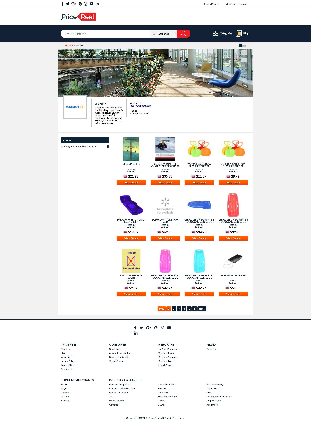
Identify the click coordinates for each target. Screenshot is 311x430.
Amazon (65, 396)
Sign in (243, 3)
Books (161, 400)
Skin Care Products (167, 396)
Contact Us (66, 369)
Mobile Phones (116, 400)
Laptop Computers (118, 392)
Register (233, 3)
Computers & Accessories (122, 388)
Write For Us (67, 357)
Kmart (64, 384)
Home (69, 45)
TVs (111, 396)
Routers (162, 388)
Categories (226, 33)
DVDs (161, 404)
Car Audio (163, 392)
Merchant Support (167, 357)
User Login (114, 348)
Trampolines (213, 388)
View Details (131, 182)
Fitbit (209, 392)
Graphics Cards (214, 400)
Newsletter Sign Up (119, 357)
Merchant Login (166, 353)
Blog (246, 33)
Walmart (65, 392)
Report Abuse (116, 361)
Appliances (212, 404)
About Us (65, 348)
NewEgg (65, 400)
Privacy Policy (68, 361)
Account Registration (120, 353)
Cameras (113, 404)
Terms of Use (67, 365)
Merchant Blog (165, 361)
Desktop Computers (119, 384)
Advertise (212, 348)
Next (202, 308)
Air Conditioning (215, 384)
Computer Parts (166, 384)
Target (64, 388)
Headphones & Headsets (219, 396)
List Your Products (167, 348)
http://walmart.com (140, 105)
